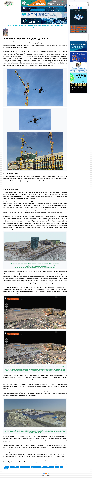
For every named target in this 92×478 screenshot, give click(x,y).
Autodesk (7, 467)
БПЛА (18, 467)
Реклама (21, 25)
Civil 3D (57, 467)
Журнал (17, 25)
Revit (61, 467)
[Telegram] (48, 473)
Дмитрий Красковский (25, 467)
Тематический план (28, 25)
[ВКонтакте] (44, 473)
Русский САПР (42, 25)
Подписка (36, 25)
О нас (13, 25)
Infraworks (45, 467)
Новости (9, 25)
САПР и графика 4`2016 (60, 465)
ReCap (6, 468)
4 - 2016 (5, 28)
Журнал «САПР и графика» (36, 467)
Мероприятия (35, 27)
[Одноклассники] (46, 473)
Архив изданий (59, 25)
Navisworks (51, 467)
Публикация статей (51, 25)
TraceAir (12, 467)
